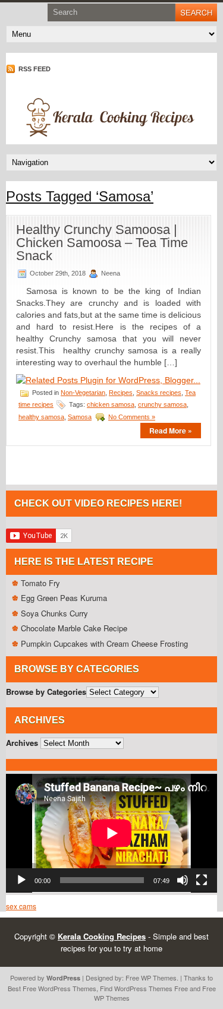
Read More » (170, 430)
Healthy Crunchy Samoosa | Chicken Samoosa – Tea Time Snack (102, 242)
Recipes (121, 392)
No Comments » (131, 416)
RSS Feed (34, 68)
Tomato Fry (40, 583)
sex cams (21, 906)
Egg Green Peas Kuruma (64, 597)
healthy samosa (41, 416)
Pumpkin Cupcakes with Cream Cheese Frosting (104, 643)
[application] (111, 833)
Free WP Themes (151, 977)
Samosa (80, 416)
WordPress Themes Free (151, 988)
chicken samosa (110, 404)
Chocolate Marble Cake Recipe (74, 628)
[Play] (21, 880)
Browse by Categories (46, 691)
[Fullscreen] (202, 880)
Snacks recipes (158, 392)
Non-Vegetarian (83, 392)
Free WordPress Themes (59, 988)
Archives (22, 742)
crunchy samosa (162, 404)
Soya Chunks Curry (54, 613)
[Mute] (183, 880)
